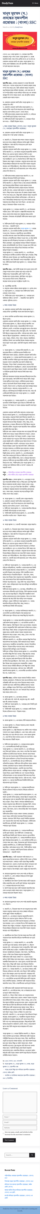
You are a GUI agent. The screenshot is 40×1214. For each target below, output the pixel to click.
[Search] (32, 1155)
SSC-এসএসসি (17, 1061)
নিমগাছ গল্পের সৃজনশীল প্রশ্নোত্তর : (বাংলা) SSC (19, 1181)
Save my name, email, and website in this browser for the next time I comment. (19, 1133)
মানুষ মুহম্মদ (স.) (26, 228)
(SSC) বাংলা (9, 1061)
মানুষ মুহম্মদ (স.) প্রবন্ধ (23, 1064)
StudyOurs (7, 3)
